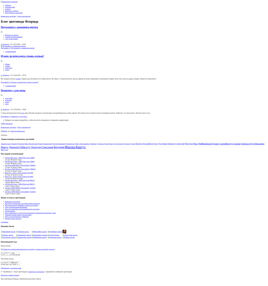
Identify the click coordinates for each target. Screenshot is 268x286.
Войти (5, 131)
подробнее (4, 222)
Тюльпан (101, 144)
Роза (195, 143)
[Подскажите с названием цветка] (13, 46)
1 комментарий (10, 51)
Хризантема (47, 144)
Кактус (81, 147)
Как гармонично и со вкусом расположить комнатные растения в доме (30, 213)
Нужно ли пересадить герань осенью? (22, 56)
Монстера (189, 144)
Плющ (40, 144)
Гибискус (24, 147)
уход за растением (11, 39)
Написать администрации (10, 275)
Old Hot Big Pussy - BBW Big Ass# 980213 (20, 180)
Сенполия (180, 144)
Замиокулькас (6, 144)
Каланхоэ (171, 144)
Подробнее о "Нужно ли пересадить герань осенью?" (20, 82)
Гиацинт (14, 144)
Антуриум (126, 144)
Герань (7, 64)
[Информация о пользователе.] (8, 232)
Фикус (4, 147)
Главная (8, 5)
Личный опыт (10, 7)
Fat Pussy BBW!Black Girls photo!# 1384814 (20, 165)
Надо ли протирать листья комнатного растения (22, 209)
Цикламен (259, 143)
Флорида (6, 44)
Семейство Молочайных (14, 37)
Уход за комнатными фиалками (16, 207)
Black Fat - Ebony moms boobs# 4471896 (19, 173)
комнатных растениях (36, 272)
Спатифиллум (226, 143)
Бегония (59, 147)
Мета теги (4, 150)
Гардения (119, 144)
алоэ (22, 113)
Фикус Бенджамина (82, 144)
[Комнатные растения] (9, 2)
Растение (21, 144)
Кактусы (112, 144)
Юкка (26, 144)
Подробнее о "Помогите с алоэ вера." (14, 116)
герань (18, 79)
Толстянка (163, 144)
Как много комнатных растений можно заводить (22, 203)
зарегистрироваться (18, 131)
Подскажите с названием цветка (19, 27)
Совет (7, 70)
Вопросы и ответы (11, 11)
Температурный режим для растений (18, 215)
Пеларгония (33, 144)
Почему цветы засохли (13, 218)
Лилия (133, 144)
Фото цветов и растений (14, 13)
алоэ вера (8, 100)
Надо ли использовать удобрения (17, 217)
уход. (7, 104)
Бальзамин (61, 144)
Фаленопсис (70, 144)
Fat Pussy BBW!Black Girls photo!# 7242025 (20, 188)
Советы (7, 9)
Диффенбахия (205, 143)
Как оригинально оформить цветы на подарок (21, 205)
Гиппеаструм (247, 143)
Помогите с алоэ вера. (13, 90)
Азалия (236, 143)
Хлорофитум (147, 144)
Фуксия (54, 144)
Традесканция (10, 211)
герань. (7, 66)
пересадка (8, 68)
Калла (106, 144)
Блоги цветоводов (23, 16)
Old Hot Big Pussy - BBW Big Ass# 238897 (20, 158)
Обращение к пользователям (11, 268)
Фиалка (70, 147)
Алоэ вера (8, 98)
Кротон (139, 144)
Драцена (14, 147)
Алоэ (156, 144)
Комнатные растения (8, 16)
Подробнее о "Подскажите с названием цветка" (18, 48)
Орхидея (36, 147)
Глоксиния (47, 147)
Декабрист (93, 144)
